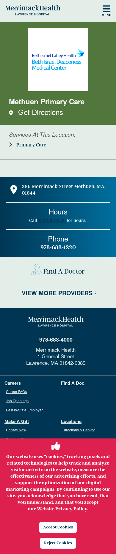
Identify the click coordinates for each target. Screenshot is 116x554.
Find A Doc (72, 383)
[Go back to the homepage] (56, 322)
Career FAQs (16, 391)
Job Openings (17, 400)
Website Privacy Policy (62, 509)
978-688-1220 (52, 220)
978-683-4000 (56, 339)
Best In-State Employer (24, 409)
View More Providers (57, 292)
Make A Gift (16, 421)
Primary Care (30, 145)
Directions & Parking (78, 429)
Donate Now (16, 429)
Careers (12, 383)
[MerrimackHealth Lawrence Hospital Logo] (32, 10)
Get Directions (40, 112)
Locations (71, 421)
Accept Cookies (58, 527)
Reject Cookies (58, 543)
